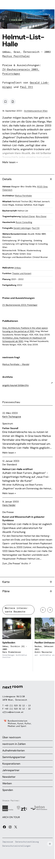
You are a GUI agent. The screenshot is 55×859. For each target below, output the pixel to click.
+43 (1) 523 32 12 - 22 (18, 708)
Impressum (7, 841)
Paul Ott (26, 87)
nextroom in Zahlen (14, 744)
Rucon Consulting (24, 222)
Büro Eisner (41, 216)
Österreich (7, 190)
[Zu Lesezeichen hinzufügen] (5, 102)
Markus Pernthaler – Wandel (15, 364)
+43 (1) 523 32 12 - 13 (18, 705)
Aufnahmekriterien (13, 750)
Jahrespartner (11, 770)
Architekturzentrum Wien (36, 110)
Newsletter (9, 777)
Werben (7, 783)
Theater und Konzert (21, 273)
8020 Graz (42, 186)
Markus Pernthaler (16, 56)
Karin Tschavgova (11, 416)
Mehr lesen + (27, 154)
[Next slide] (51, 19)
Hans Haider (9, 505)
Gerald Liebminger (22, 228)
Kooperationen (11, 763)
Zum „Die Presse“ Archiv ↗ (16, 563)
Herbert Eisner (28, 216)
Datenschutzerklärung (27, 841)
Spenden (7, 790)
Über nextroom (11, 737)
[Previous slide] (3, 19)
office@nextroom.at (12, 712)
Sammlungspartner (13, 757)
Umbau (17, 267)
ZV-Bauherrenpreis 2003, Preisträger (19, 305)
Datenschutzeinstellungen (16, 846)
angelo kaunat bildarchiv (15, 385)
